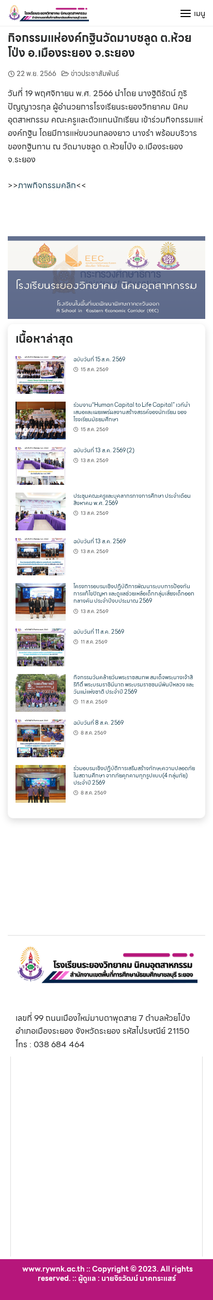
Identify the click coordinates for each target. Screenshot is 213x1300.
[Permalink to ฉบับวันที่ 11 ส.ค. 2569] (41, 646)
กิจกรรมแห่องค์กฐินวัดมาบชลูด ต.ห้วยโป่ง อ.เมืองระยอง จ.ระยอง (100, 45)
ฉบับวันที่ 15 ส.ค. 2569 (99, 359)
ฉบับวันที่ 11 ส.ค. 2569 (98, 632)
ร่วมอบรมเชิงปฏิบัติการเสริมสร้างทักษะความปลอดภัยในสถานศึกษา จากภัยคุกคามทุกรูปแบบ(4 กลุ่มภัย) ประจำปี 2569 (134, 775)
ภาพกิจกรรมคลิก (47, 185)
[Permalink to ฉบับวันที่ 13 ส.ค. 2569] (41, 556)
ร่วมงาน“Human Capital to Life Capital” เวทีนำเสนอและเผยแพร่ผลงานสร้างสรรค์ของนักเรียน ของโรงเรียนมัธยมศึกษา (131, 412)
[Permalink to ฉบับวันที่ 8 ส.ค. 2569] (41, 737)
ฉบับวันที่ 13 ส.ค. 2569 (99, 541)
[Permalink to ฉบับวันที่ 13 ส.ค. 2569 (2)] (41, 465)
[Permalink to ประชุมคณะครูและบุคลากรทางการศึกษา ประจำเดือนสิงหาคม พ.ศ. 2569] (41, 510)
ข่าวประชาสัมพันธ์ (95, 73)
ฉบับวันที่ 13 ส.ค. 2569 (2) (103, 450)
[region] (106, 277)
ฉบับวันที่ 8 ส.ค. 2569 (98, 722)
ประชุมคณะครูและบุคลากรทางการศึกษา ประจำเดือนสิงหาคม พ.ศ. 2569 (132, 500)
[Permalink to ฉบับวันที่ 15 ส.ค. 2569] (41, 374)
